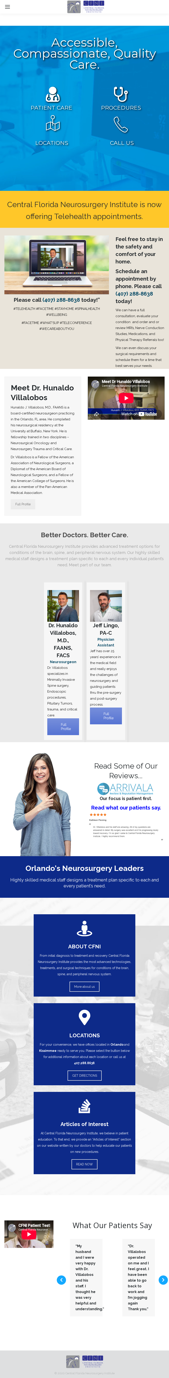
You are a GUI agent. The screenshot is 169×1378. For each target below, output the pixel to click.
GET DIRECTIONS (84, 1075)
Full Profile (23, 504)
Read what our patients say (125, 807)
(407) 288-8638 (61, 300)
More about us (84, 986)
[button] (61, 1280)
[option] (86, 1277)
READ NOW (84, 1164)
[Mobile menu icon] (7, 7)
